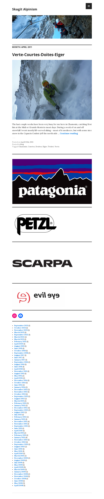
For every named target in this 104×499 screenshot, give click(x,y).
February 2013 (20, 403)
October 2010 (20, 442)
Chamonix (23, 147)
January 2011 (19, 437)
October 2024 (20, 328)
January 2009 (20, 472)
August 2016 (19, 364)
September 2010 (21, 444)
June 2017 (18, 357)
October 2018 (20, 351)
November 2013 (20, 392)
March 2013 (19, 401)
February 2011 (20, 435)
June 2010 (18, 449)
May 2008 (18, 483)
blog (22, 144)
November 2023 (21, 330)
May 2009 (18, 465)
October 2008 (20, 479)
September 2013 (21, 396)
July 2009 (18, 463)
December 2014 (20, 380)
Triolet (51, 147)
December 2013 (20, 389)
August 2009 (19, 460)
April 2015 (18, 378)
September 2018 (21, 353)
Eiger (45, 147)
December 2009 (21, 458)
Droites (39, 147)
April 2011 (18, 431)
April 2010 (18, 453)
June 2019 (18, 348)
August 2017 (19, 355)
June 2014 (18, 385)
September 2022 (21, 335)
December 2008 (21, 474)
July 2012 (18, 415)
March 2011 (19, 433)
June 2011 (18, 428)
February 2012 (20, 417)
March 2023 (19, 332)
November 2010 (21, 440)
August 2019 (19, 346)
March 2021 (19, 339)
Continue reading (69, 133)
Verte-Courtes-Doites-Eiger (38, 54)
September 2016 (21, 362)
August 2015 (19, 373)
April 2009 (18, 467)
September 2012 (21, 410)
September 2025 (21, 326)
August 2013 (19, 399)
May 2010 (18, 451)
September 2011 (21, 426)
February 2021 (20, 341)
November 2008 (21, 476)
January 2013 (19, 405)
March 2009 (19, 469)
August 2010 (19, 447)
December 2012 (20, 408)
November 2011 (20, 424)
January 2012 (19, 419)
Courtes (31, 147)
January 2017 (19, 360)
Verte (57, 147)
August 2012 (19, 412)
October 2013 (20, 394)
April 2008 (18, 485)
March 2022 (19, 337)
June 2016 (18, 367)
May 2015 (18, 376)
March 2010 (19, 456)
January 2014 (19, 387)
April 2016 (18, 369)
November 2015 (20, 371)
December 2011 (20, 421)
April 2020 (18, 344)
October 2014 (20, 383)
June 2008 (18, 481)
